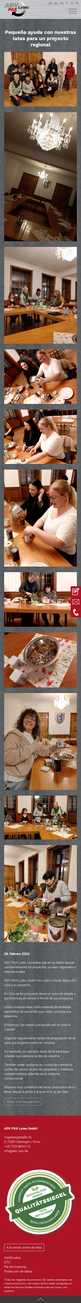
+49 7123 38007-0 (17, 1146)
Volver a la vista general (22, 1101)
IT (67, 3)
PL (77, 3)
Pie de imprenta (15, 1267)
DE (50, 3)
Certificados (12, 1257)
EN (56, 3)
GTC (7, 1262)
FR (62, 3)
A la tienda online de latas (24, 1247)
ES (72, 3)
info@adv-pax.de (16, 1151)
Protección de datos (18, 1271)
